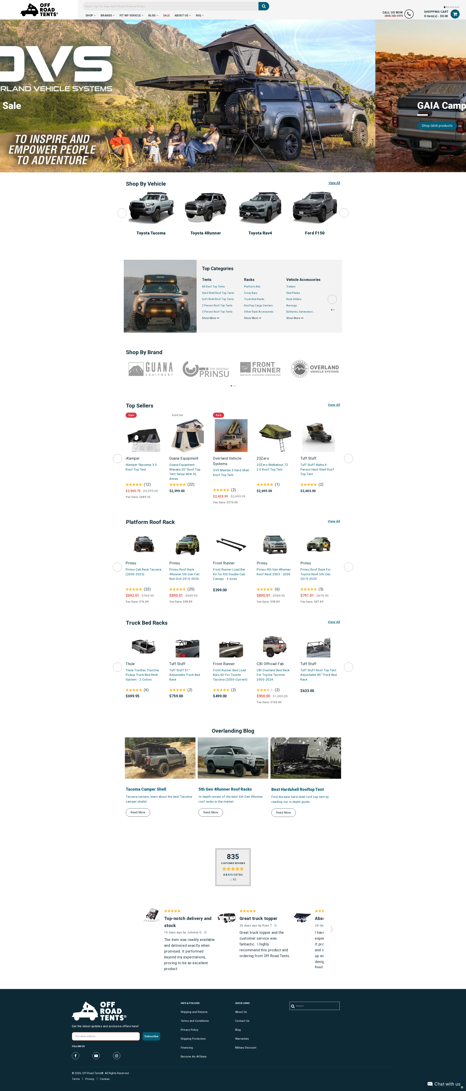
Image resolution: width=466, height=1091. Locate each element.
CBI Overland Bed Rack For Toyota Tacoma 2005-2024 (273, 674)
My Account (452, 7)
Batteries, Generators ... (300, 311)
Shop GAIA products (61, 126)
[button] (331, 928)
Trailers (291, 286)
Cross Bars (250, 292)
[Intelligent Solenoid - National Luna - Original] (151, 915)
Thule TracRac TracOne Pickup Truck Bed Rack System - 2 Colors (142, 674)
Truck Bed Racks (254, 299)
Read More (138, 812)
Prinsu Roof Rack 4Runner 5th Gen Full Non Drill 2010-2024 (184, 574)
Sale (166, 15)
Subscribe (151, 1036)
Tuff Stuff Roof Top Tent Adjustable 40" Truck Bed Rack (318, 674)
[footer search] (293, 1006)
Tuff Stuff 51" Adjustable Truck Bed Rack (184, 674)
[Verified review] (205, 932)
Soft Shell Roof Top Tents (218, 299)
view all (334, 405)
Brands (107, 15)
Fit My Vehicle (131, 15)
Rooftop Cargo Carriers (258, 305)
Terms (76, 1079)
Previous (122, 213)
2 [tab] (334, 310)
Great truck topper (259, 918)
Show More (209, 318)
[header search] (263, 6)
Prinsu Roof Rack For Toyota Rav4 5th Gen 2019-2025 (315, 574)
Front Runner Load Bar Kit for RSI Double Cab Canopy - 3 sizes (229, 574)
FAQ (199, 15)
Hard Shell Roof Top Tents (218, 292)
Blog (152, 15)
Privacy (89, 1079)
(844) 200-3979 (394, 15)
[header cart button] (455, 14)
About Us (182, 15)
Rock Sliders (293, 299)
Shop (90, 15)
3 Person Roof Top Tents (217, 311)
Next (344, 213)
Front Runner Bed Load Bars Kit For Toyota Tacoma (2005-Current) (230, 674)
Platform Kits (252, 286)
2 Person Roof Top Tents (217, 305)
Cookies (105, 1079)
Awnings (291, 305)
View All (334, 183)
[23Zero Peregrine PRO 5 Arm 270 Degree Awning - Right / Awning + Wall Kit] (302, 917)
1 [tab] (331, 310)
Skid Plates (293, 292)
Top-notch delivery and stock (188, 922)
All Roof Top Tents (213, 286)
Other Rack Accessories (258, 311)
